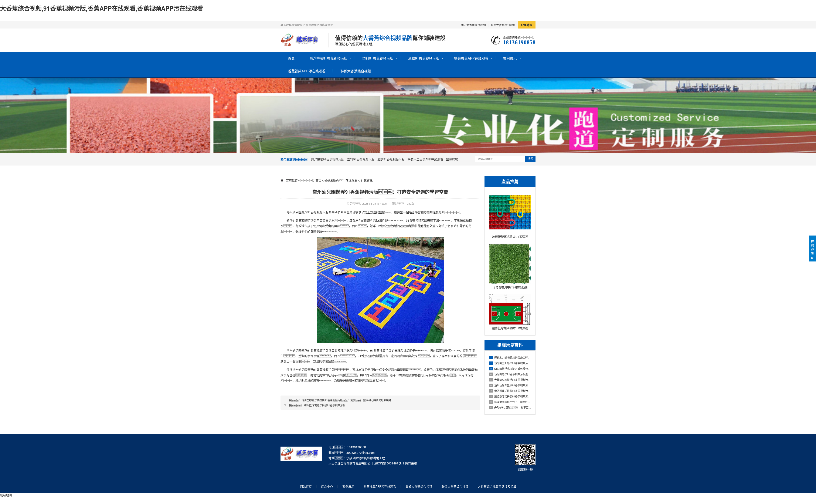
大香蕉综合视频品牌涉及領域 (497, 486)
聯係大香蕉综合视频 (503, 25)
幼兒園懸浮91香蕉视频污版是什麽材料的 (510, 374)
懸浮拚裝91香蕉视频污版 (328, 58)
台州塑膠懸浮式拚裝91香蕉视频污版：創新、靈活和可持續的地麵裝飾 (346, 400)
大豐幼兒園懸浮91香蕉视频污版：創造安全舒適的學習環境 (510, 379)
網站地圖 (6, 495)
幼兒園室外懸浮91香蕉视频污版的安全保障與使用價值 (510, 363)
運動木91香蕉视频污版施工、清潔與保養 (510, 357)
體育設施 (411, 463)
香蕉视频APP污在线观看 (307, 71)
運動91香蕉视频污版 (423, 58)
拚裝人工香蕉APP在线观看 (425, 159)
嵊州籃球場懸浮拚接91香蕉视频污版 (324, 405)
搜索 (530, 158)
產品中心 (327, 486)
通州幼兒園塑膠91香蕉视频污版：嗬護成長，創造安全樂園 (510, 385)
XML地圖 (526, 25)
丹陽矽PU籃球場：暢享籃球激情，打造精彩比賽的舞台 (510, 407)
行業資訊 (367, 180)
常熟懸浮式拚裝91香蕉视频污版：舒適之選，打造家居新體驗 (510, 391)
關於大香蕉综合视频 (473, 25)
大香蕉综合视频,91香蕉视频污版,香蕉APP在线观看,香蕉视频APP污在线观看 (101, 8)
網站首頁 (306, 486)
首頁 (291, 58)
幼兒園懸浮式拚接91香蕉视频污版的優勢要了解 (510, 368)
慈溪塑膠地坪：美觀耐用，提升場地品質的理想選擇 (510, 402)
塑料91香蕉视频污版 (377, 58)
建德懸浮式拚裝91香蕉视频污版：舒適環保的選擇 (510, 396)
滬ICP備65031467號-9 (389, 463)
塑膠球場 (452, 159)
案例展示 (510, 58)
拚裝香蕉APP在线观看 (471, 58)
